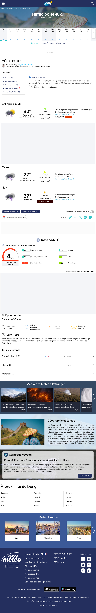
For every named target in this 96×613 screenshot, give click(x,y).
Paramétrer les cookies (35, 601)
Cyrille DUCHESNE (26, 65)
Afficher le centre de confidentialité (58, 601)
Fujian (11, 8)
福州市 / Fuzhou (19, 8)
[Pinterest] (83, 570)
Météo (2, 8)
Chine (7, 8)
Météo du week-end (31, 211)
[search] (92, 3)
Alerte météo (31, 566)
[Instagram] (89, 564)
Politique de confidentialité (79, 597)
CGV (28, 597)
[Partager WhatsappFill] (90, 217)
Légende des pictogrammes (38, 581)
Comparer (60, 43)
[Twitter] (89, 559)
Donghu (27, 8)
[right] (94, 33)
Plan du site (36, 597)
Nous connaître (32, 569)
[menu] (4, 3)
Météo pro (59, 562)
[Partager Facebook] (75, 217)
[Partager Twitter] (80, 217)
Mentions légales (13, 597)
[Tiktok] (89, 570)
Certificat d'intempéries (36, 562)
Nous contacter (32, 577)
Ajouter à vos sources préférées (16, 217)
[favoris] (61, 14)
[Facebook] (83, 559)
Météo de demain (11, 211)
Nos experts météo (34, 558)
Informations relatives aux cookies (55, 597)
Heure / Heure (47, 43)
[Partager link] (70, 217)
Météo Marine (60, 558)
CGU (23, 597)
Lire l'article (85, 475)
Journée (34, 43)
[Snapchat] (83, 564)
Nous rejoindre (32, 573)
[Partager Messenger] (85, 217)
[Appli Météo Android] (68, 589)
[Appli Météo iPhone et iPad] (51, 589)
